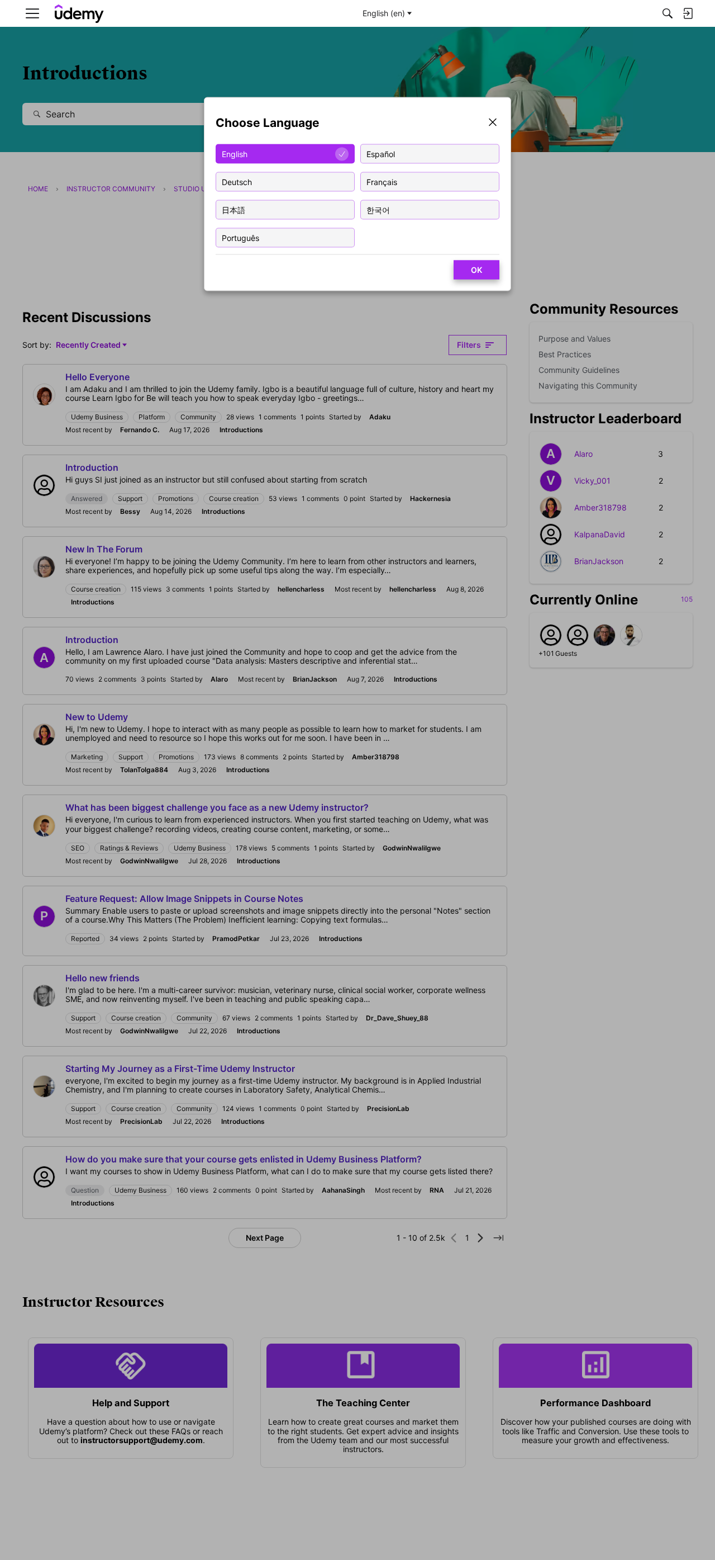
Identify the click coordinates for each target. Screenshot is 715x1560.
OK (476, 270)
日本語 (233, 209)
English (234, 153)
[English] (79, 13)
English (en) (384, 13)
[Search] (667, 13)
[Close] (492, 123)
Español (380, 153)
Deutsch (237, 181)
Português (240, 237)
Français (381, 181)
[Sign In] (688, 13)
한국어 (378, 209)
